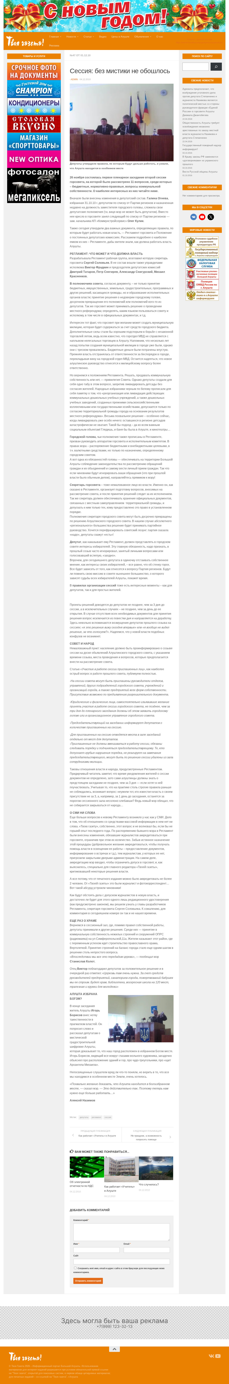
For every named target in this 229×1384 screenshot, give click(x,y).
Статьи (88, 36)
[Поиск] (216, 67)
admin (74, 79)
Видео (102, 36)
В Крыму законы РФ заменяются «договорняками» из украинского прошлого (200, 160)
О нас (159, 36)
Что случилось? (149, 1184)
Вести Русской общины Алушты (199, 171)
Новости (71, 36)
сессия (108, 1117)
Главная (54, 36)
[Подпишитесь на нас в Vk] (211, 1356)
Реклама (54, 45)
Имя (76, 1244)
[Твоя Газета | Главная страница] (25, 41)
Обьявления (141, 36)
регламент (96, 1117)
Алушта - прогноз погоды (199, 39)
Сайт (76, 1255)
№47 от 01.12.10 (80, 55)
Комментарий (81, 1220)
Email (127, 1244)
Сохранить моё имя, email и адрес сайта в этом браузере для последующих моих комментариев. (119, 1270)
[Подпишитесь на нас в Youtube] (217, 1356)
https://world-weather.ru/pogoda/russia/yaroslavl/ (199, 42)
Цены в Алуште (120, 36)
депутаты (84, 1117)
